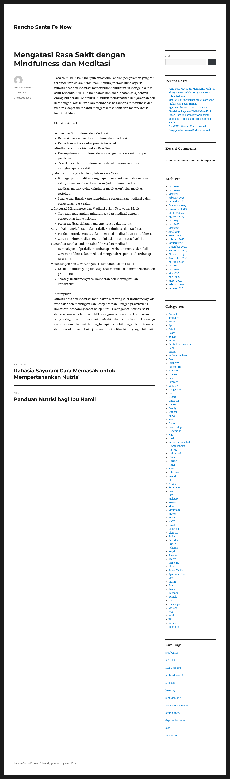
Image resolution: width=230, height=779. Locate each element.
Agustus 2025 (176, 216)
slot (167, 728)
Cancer (172, 359)
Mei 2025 (174, 228)
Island (172, 476)
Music (172, 517)
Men (171, 506)
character (174, 370)
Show (172, 566)
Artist (172, 329)
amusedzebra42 (23, 87)
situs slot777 (172, 713)
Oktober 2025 (176, 212)
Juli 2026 (174, 186)
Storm (172, 581)
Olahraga (174, 528)
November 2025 (178, 209)
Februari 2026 (177, 197)
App (171, 325)
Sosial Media (176, 570)
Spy (171, 577)
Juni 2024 (174, 269)
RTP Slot (170, 660)
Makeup (173, 498)
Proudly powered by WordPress (59, 763)
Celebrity (174, 363)
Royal (172, 551)
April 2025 (174, 231)
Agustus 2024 (176, 261)
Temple (173, 596)
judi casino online (175, 675)
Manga (172, 502)
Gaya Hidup (175, 427)
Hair (171, 434)
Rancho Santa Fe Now (43, 27)
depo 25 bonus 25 (175, 720)
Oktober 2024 (176, 254)
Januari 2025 (176, 243)
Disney (172, 404)
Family (172, 408)
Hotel (172, 464)
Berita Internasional (180, 344)
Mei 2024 (174, 273)
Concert (173, 381)
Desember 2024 (178, 246)
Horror (173, 461)
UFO (171, 600)
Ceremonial (175, 366)
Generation (175, 430)
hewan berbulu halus (180, 442)
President (174, 540)
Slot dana (170, 682)
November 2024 (178, 250)
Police (172, 536)
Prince (172, 544)
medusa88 (171, 735)
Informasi (174, 472)
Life (171, 495)
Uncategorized (22, 97)
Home (172, 457)
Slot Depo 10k (173, 667)
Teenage (173, 593)
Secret (172, 559)
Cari (167, 56)
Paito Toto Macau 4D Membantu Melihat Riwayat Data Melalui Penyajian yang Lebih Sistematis (192, 92)
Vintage (173, 608)
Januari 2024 (176, 288)
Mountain (174, 510)
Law (171, 491)
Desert (172, 397)
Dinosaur (174, 400)
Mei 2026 (174, 194)
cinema (173, 374)
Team (172, 589)
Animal (173, 314)
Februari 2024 (177, 284)
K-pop (172, 483)
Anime (172, 321)
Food (171, 419)
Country (173, 385)
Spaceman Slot (177, 574)
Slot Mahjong (173, 698)
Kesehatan (175, 487)
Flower (172, 415)
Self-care (174, 562)
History (173, 449)
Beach (172, 332)
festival (173, 412)
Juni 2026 (174, 190)
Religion (173, 547)
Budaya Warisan (178, 355)
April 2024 (174, 277)
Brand (172, 351)
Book (171, 348)
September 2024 (178, 258)
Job (170, 479)
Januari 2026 (176, 201)
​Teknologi (174, 626)
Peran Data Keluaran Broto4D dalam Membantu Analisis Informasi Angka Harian (190, 119)
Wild (171, 615)
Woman (173, 623)
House (172, 468)
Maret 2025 (175, 235)
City (171, 378)
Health (172, 438)
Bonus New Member (177, 705)
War (171, 611)
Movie (172, 513)
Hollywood (175, 453)
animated (174, 317)
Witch (172, 619)
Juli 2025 (174, 220)
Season (173, 555)
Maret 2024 (175, 280)
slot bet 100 (171, 652)
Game (172, 423)
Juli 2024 (174, 265)
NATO (172, 521)
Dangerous (175, 389)
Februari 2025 (177, 239)
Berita (172, 340)
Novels (172, 525)
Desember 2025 (178, 205)
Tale (171, 585)
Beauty (172, 336)
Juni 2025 (174, 224)
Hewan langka (177, 446)
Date (171, 393)
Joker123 (170, 690)
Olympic (173, 532)
